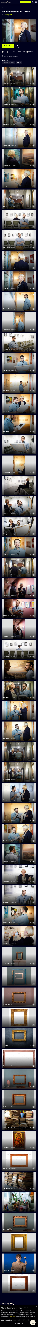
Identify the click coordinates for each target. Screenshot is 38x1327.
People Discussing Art (8, 677)
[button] (19, 1320)
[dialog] (19, 1316)
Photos (4, 8)
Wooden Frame (7, 1168)
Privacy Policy (12, 1316)
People (19, 62)
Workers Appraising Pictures (10, 411)
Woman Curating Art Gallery (10, 779)
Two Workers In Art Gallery (10, 840)
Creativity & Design (8, 62)
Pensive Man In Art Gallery (9, 227)
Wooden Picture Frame (9, 1291)
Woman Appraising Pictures (10, 472)
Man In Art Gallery (7, 206)
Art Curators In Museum (9, 759)
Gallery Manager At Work (9, 800)
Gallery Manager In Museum (10, 186)
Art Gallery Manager (8, 104)
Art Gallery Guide (7, 124)
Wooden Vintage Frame (9, 1004)
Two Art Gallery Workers (9, 697)
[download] (33, 84)
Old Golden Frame (7, 1025)
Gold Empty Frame (7, 1106)
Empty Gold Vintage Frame (10, 1229)
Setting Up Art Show (8, 513)
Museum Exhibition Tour (9, 574)
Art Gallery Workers (8, 718)
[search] (32, 2)
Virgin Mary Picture (8, 1147)
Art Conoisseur (7, 615)
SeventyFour (8, 14)
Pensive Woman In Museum (10, 83)
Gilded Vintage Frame (8, 963)
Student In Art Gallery (8, 349)
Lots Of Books (6, 1188)
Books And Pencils (7, 1127)
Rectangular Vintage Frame (10, 1065)
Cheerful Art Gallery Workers (10, 820)
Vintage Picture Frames (9, 984)
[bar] (36, 2)
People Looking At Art (8, 595)
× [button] (36, 1307)
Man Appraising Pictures (9, 431)
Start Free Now (25, 2)
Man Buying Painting (8, 452)
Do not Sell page (13, 1318)
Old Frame (5, 1045)
